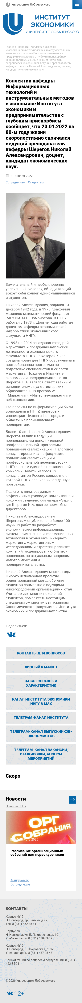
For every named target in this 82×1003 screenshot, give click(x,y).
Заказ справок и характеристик (41, 683)
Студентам (36, 182)
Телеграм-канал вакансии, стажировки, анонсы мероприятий (41, 754)
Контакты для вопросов (41, 653)
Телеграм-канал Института (41, 717)
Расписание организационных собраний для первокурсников (37, 852)
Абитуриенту (19, 880)
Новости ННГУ (16, 806)
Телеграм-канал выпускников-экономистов (41, 733)
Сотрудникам (15, 182)
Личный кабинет (41, 667)
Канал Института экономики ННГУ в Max (41, 701)
